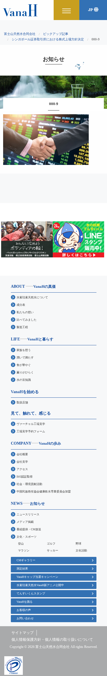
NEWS (28, 503)
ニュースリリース (28, 514)
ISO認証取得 (25, 476)
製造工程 (22, 327)
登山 (21, 543)
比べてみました (27, 319)
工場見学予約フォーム (31, 431)
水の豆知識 (24, 379)
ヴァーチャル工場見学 (31, 423)
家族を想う (24, 350)
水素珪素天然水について (32, 297)
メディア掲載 (25, 521)
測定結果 (22, 568)
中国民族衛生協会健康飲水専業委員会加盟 (44, 491)
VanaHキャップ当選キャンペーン (37, 576)
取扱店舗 (22, 402)
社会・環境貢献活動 (29, 484)
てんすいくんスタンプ (31, 593)
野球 (78, 543)
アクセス (22, 469)
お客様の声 (24, 610)
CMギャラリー (26, 560)
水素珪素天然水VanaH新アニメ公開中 (40, 585)
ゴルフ (51, 543)
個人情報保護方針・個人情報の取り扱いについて (52, 640)
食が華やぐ (24, 364)
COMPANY (36, 443)
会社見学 (22, 461)
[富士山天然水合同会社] (20, 9)
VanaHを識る (25, 601)
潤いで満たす (25, 357)
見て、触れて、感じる (31, 413)
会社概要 (22, 454)
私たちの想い (25, 312)
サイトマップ (22, 633)
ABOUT (33, 286)
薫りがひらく (25, 372)
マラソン (23, 550)
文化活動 (81, 550)
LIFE (32, 339)
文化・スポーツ (27, 536)
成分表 (21, 304)
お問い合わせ (25, 618)
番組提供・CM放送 (29, 529)
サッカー (52, 550)
